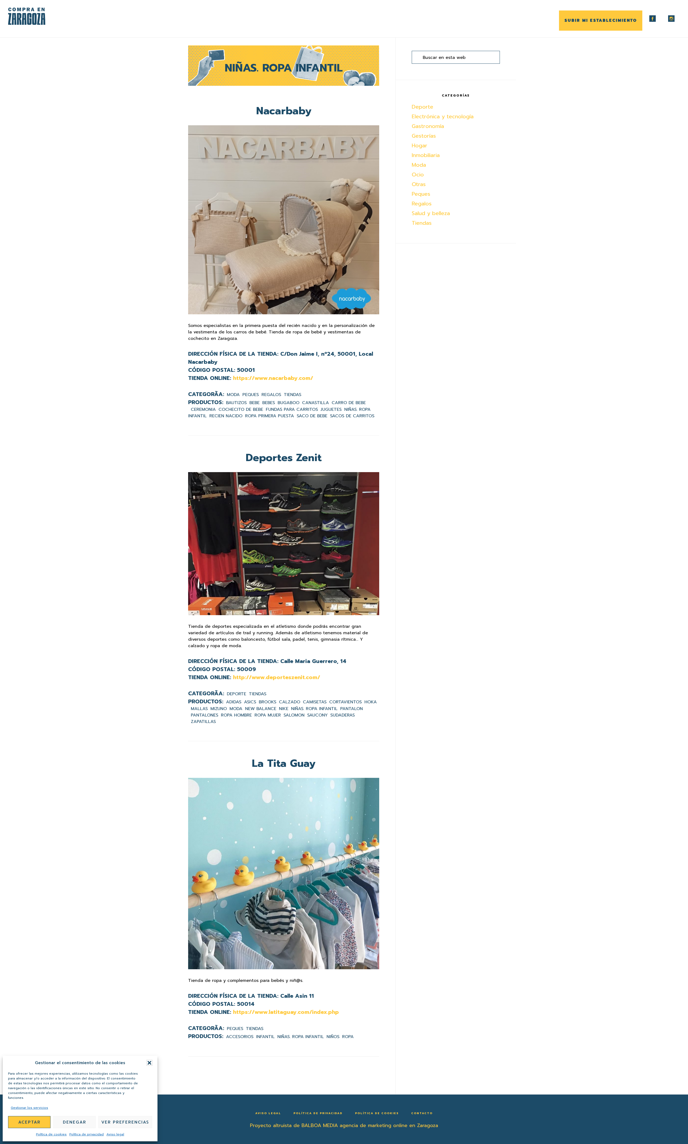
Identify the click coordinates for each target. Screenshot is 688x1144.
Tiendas (292, 394)
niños (333, 1036)
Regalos (271, 394)
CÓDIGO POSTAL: (211, 370)
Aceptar (29, 1122)
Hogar (419, 145)
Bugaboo (288, 403)
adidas (233, 702)
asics (250, 702)
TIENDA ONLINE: (209, 378)
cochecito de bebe (240, 409)
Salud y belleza (431, 213)
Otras (419, 184)
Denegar (74, 1122)
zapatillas (203, 721)
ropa (348, 1036)
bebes (268, 403)
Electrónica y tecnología (443, 116)
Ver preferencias (125, 1122)
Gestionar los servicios (29, 1107)
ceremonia (203, 409)
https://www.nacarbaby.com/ (273, 378)
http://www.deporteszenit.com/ (276, 677)
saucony (317, 715)
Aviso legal (115, 1134)
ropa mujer (268, 715)
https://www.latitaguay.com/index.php (286, 1012)
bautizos (236, 403)
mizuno (218, 708)
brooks (267, 702)
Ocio (418, 174)
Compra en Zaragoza (35, 16)
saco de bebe (312, 416)
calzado (289, 702)
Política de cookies (51, 1134)
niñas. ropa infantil (314, 708)
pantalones (204, 715)
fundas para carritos (292, 409)
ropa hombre (236, 715)
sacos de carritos (352, 416)
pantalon (351, 708)
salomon (294, 715)
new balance (260, 708)
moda (236, 708)
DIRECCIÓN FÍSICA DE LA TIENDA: (233, 354)
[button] (149, 1062)
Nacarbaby (283, 111)
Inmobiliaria (426, 155)
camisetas (315, 702)
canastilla (315, 403)
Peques (250, 394)
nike (283, 708)
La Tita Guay (284, 763)
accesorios (239, 1036)
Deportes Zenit (284, 457)
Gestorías (424, 136)
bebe (254, 403)
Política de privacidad (86, 1134)
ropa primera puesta (269, 416)
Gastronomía (428, 126)
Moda (233, 394)
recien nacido (225, 416)
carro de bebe (349, 403)
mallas (199, 708)
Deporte (236, 694)
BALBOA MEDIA (320, 1125)
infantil (265, 1036)
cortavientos (345, 702)
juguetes (331, 409)
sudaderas (342, 715)
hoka (370, 702)
